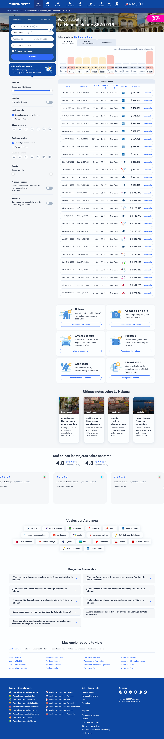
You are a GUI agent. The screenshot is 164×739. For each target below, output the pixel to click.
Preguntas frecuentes (90, 715)
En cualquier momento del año (27, 115)
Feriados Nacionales (90, 696)
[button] (141, 4)
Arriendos (86, 703)
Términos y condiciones (91, 726)
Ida (29, 19)
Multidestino (45, 19)
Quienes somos (88, 692)
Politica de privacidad (90, 722)
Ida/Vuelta (16, 19)
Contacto (85, 719)
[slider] (13, 90)
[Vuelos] (19, 4)
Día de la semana (19, 125)
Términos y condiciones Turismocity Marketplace (96, 731)
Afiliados (85, 699)
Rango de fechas (21, 119)
